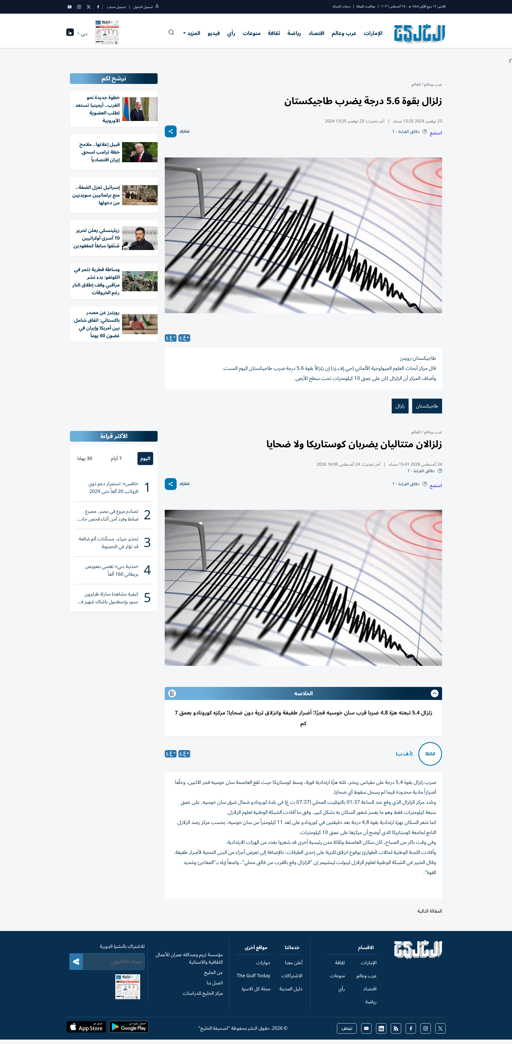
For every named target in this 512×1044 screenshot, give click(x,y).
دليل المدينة (291, 989)
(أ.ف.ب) (404, 753)
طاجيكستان (427, 406)
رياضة (294, 33)
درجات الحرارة (342, 6)
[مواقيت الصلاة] (70, 33)
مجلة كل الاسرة (256, 989)
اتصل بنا (215, 983)
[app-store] (86, 1028)
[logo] (420, 34)
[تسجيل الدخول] (157, 7)
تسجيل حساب (116, 7)
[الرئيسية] (418, 958)
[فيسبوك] (98, 7)
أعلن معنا (294, 963)
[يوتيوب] (70, 7)
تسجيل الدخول (143, 7)
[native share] (171, 131)
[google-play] (129, 1028)
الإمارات (373, 33)
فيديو (214, 33)
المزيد (193, 33)
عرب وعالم (344, 33)
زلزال (400, 406)
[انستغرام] (79, 7)
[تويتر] (89, 7)
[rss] (396, 1028)
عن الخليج (213, 972)
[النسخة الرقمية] (107, 34)
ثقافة (274, 33)
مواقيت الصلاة (365, 6)
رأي (231, 33)
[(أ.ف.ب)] (430, 754)
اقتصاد (316, 33)
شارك (184, 131)
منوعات (251, 33)
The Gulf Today (253, 976)
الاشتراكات (292, 976)
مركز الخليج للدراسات (203, 993)
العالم (416, 84)
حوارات (263, 963)
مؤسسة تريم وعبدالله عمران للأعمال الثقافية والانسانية (189, 958)
